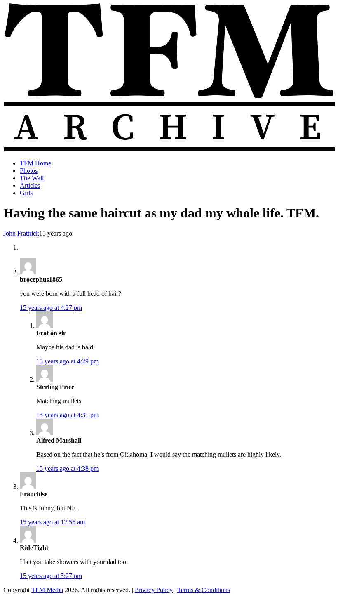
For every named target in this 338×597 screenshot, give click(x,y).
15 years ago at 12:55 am (52, 522)
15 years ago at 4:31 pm (67, 414)
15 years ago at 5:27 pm (51, 575)
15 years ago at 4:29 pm (67, 361)
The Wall (32, 178)
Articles (30, 185)
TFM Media (47, 589)
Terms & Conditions (203, 589)
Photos (29, 170)
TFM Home (35, 163)
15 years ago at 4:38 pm (67, 468)
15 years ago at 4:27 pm (51, 307)
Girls (26, 192)
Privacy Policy (154, 589)
